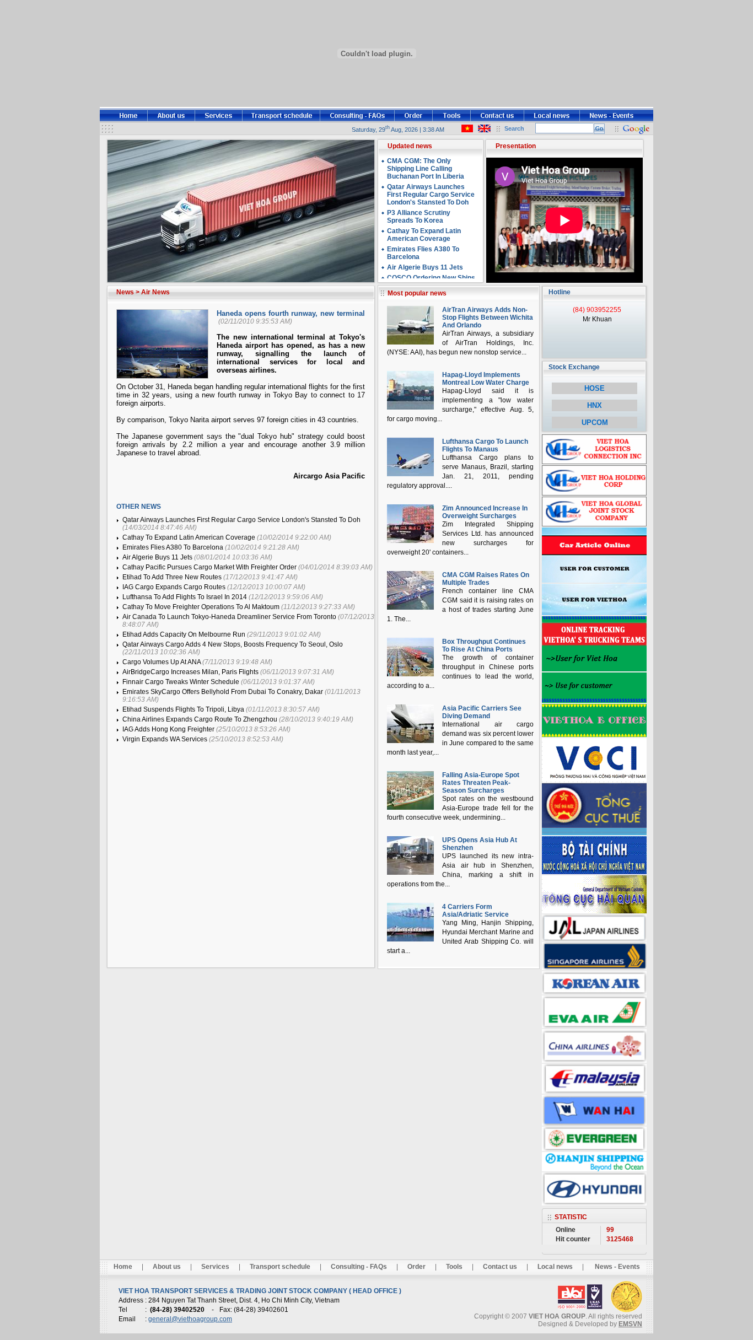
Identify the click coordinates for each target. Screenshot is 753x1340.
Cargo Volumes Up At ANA (162, 662)
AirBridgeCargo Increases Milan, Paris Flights (191, 672)
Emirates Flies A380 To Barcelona (173, 547)
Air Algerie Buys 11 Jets (158, 557)
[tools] (452, 120)
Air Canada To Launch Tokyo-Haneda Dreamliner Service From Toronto (230, 617)
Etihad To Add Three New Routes (172, 577)
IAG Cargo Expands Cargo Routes (174, 587)
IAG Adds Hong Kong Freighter (169, 729)
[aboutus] (171, 120)
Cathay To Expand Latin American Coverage (189, 537)
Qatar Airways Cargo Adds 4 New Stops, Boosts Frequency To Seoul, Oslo (232, 644)
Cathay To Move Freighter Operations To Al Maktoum (201, 607)
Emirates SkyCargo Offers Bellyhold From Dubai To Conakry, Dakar (223, 692)
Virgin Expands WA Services (165, 739)
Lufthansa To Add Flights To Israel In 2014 (185, 597)
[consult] (357, 120)
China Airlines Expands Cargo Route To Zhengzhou (200, 719)
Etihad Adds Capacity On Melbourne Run (184, 634)
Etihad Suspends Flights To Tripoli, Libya (184, 709)
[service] (219, 120)
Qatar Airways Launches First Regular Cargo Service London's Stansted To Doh (241, 520)
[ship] (281, 120)
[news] (616, 120)
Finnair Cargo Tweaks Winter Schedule (181, 682)
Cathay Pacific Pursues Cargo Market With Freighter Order (210, 567)
